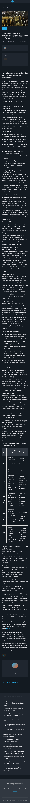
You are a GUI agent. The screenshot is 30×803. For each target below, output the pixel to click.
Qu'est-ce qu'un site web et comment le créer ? (14, 719)
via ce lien (9, 628)
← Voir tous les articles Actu (10, 682)
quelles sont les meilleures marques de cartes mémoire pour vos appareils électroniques (14, 746)
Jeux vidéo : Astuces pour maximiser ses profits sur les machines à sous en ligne (14, 724)
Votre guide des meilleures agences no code (13, 730)
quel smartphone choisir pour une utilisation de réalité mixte (12, 740)
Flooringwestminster (15, 784)
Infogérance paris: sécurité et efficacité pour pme (13, 757)
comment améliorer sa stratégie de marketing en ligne (12, 735)
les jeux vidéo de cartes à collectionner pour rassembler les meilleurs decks (13, 752)
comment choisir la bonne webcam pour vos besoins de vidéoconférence (14, 714)
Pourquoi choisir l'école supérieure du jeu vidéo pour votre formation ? (14, 762)
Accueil (3, 7)
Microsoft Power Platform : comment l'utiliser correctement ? (13, 709)
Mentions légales (12, 794)
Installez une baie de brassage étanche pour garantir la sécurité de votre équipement (13, 768)
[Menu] (17, 1)
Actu (8, 7)
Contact (20, 794)
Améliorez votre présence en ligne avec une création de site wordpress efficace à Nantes (14, 703)
